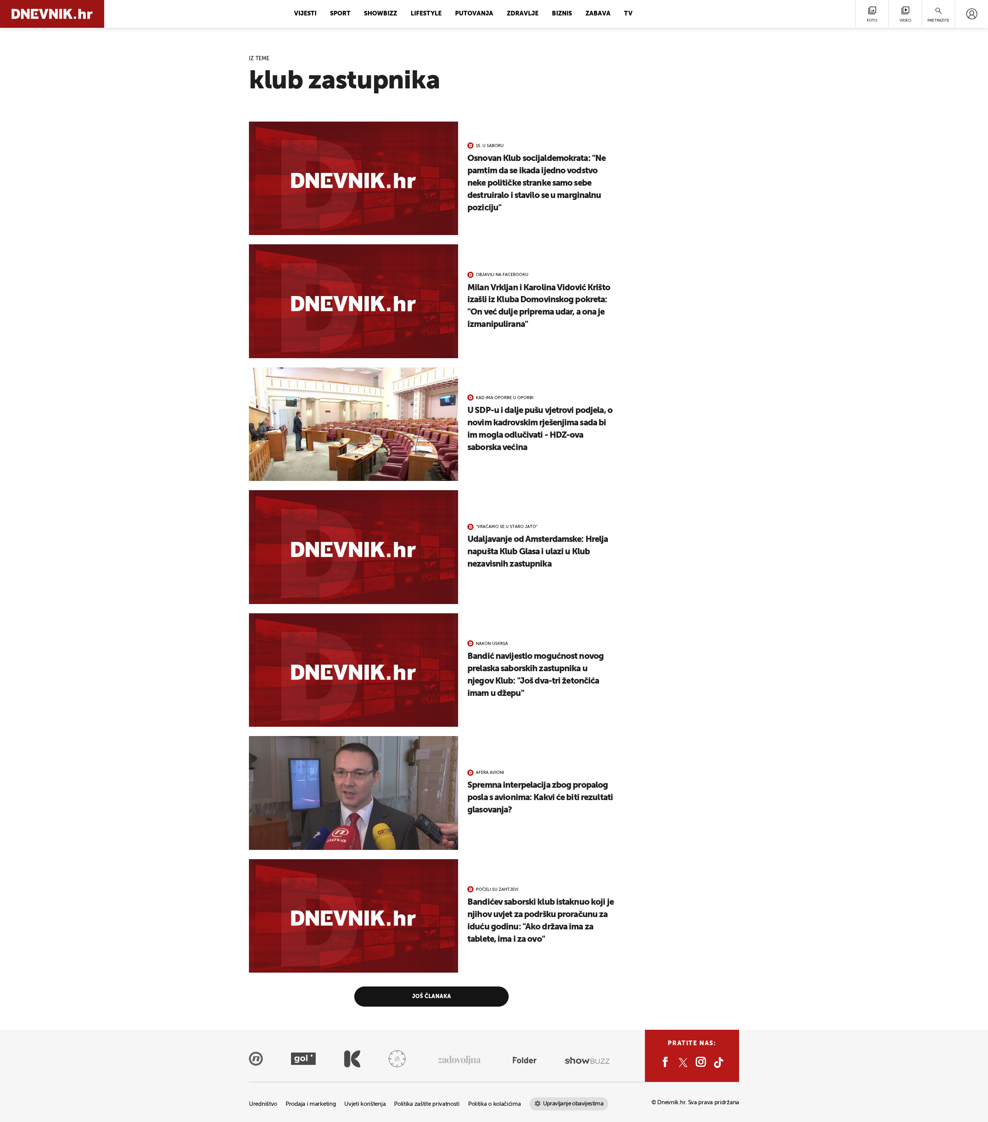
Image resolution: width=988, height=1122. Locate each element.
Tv (628, 14)
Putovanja (474, 14)
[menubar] (972, 14)
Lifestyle (426, 14)
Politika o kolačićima (494, 1104)
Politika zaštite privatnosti (427, 1104)
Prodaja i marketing (311, 1104)
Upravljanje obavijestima (573, 1104)
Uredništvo (263, 1104)
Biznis (562, 14)
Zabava (598, 14)
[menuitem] (972, 14)
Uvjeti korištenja (365, 1104)
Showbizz (380, 14)
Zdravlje (522, 14)
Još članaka (431, 996)
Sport (340, 14)
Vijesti (305, 14)
